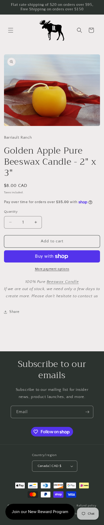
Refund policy (87, 505)
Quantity (11, 211)
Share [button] (14, 312)
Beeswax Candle (63, 281)
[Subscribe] (87, 412)
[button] (11, 30)
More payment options (52, 269)
